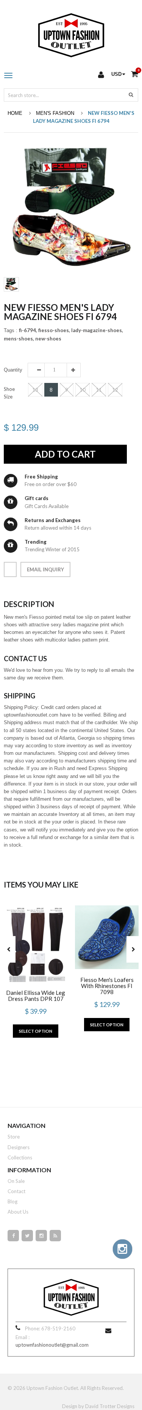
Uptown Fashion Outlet (52, 1388)
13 (35, 390)
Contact (16, 1191)
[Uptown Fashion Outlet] (71, 33)
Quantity (13, 370)
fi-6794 (28, 330)
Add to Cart (65, 454)
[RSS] (55, 1235)
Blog (12, 1201)
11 (99, 390)
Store (14, 1137)
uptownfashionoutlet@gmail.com (52, 1345)
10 (83, 390)
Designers (19, 1147)
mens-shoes (19, 339)
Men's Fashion (55, 113)
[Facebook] (13, 1235)
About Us (18, 1212)
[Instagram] (41, 1235)
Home (15, 113)
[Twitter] (27, 1235)
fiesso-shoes (54, 330)
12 (115, 390)
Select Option (35, 1031)
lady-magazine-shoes (97, 330)
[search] (131, 94)
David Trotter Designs (109, 1406)
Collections (20, 1157)
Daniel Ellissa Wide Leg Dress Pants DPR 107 (35, 995)
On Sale (16, 1181)
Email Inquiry (45, 569)
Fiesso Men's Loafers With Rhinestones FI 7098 (107, 985)
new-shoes (48, 339)
